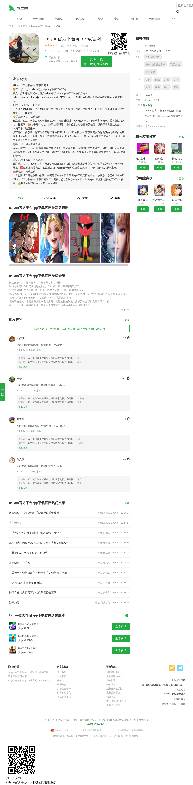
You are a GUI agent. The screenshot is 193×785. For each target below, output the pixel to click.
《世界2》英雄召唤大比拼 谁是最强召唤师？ (35, 532)
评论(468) (50, 198)
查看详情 (121, 626)
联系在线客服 (178, 698)
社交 (148, 87)
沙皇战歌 (14, 602)
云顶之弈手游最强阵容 (143, 200)
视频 (157, 87)
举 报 (2, 392)
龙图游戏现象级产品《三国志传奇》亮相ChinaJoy (38, 542)
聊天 (166, 87)
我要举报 (111, 696)
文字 (175, 79)
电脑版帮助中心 (114, 676)
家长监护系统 (113, 692)
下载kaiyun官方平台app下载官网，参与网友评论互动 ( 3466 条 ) (69, 329)
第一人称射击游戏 (155, 64)
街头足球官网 (143, 158)
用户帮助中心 (113, 672)
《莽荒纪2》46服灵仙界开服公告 (28, 552)
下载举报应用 (113, 704)
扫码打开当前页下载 (119, 53)
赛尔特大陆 (15, 522)
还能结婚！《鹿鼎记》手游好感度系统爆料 (34, 512)
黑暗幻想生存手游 (19, 562)
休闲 (148, 79)
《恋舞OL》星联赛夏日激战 (25, 582)
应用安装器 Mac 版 (17, 676)
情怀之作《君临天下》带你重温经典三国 (33, 592)
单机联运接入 (64, 696)
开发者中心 (63, 680)
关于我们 (61, 672)
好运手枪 (177, 200)
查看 (143, 167)
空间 (175, 87)
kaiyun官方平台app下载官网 (18, 7)
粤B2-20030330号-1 (62, 730)
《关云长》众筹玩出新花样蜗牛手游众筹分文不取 (38, 572)
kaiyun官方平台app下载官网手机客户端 (28, 672)
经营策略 (150, 72)
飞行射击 (175, 64)
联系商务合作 (64, 684)
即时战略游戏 (153, 56)
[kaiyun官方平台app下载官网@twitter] (180, 668)
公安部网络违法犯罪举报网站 (130, 730)
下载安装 (83, 45)
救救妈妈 (177, 158)
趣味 (157, 79)
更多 (127, 319)
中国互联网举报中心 (116, 700)
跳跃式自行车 (159, 200)
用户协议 (111, 680)
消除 (166, 79)
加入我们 (61, 676)
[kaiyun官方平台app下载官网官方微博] (172, 668)
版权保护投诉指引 (115, 688)
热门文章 (82, 198)
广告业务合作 (64, 688)
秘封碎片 (160, 158)
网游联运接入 (64, 692)
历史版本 (114, 198)
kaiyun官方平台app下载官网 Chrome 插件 (29, 680)
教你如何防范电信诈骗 (173, 703)
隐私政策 (148, 105)
